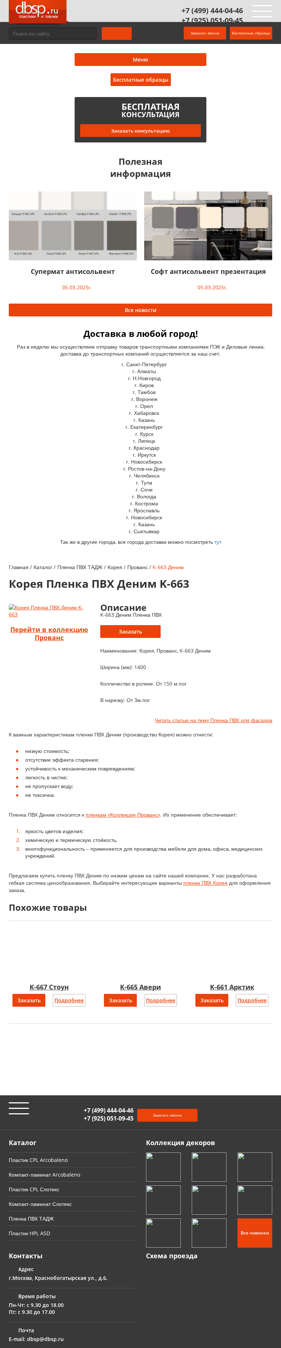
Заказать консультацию (140, 130)
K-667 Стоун (49, 987)
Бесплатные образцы (251, 33)
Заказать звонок (205, 33)
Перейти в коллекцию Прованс (49, 633)
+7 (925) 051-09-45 (212, 20)
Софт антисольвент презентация (208, 271)
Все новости (140, 310)
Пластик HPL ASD (29, 1233)
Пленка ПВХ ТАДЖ (79, 567)
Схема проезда (172, 1255)
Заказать (130, 631)
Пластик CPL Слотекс (34, 1189)
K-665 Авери (140, 987)
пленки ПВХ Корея (205, 882)
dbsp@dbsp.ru (45, 1339)
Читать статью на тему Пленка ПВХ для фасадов (213, 720)
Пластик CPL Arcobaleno (38, 1159)
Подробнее (69, 1000)
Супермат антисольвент (73, 271)
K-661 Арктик (232, 987)
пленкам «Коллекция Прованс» (123, 814)
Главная (19, 567)
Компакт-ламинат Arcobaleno (44, 1174)
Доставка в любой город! (140, 333)
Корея (115, 567)
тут (217, 541)
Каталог (43, 567)
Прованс (137, 567)
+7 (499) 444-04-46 (212, 10)
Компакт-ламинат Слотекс (40, 1203)
